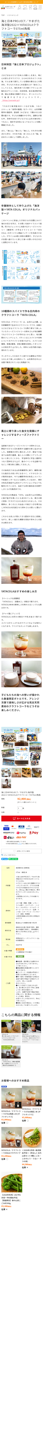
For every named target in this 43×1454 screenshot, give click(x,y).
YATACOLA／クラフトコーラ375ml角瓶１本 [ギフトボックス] (11, 1114)
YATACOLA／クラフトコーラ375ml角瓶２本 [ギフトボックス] (31, 1112)
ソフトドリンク (13, 15)
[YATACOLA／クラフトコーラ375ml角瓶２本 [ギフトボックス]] (32, 1096)
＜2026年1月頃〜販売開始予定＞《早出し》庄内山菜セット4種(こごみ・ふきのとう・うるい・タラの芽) (31, 1156)
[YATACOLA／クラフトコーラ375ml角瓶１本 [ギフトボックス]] (11, 1098)
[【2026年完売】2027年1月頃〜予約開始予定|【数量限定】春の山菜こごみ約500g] (11, 1182)
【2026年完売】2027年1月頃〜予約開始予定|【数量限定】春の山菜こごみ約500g (11, 1198)
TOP (3, 15)
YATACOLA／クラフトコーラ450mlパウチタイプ (11, 1151)
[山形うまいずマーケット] (8, 7)
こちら (20, 843)
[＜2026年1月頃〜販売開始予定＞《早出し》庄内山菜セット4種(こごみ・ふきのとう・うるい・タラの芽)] (32, 1137)
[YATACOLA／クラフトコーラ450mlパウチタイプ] (11, 1137)
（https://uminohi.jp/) (10, 100)
